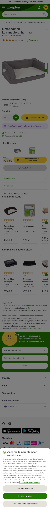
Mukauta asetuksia (25, 488)
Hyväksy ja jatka (25, 496)
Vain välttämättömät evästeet (25, 504)
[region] (25, 478)
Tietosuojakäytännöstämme (30, 482)
